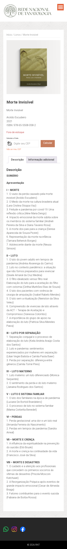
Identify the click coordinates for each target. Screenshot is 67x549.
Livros (17, 34)
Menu (60, 7)
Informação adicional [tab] (41, 159)
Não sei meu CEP (14, 149)
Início (9, 34)
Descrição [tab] (17, 159)
